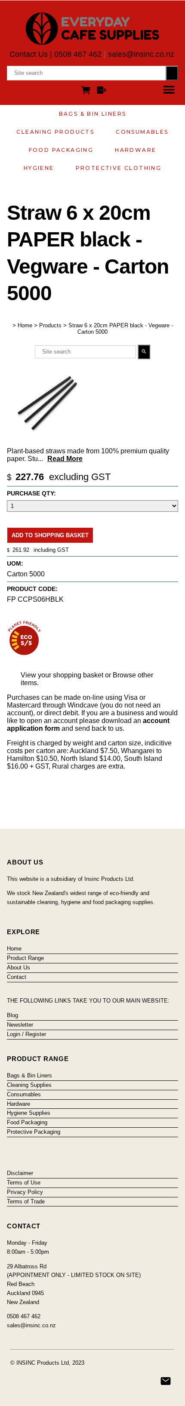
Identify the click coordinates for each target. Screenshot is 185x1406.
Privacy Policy (25, 1192)
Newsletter (20, 1024)
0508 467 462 (78, 54)
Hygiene (39, 168)
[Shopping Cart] (87, 91)
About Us (18, 967)
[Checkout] (101, 91)
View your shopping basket (62, 675)
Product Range (25, 958)
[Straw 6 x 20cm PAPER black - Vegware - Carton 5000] (48, 440)
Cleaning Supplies (29, 1085)
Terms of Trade (26, 1201)
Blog (12, 1015)
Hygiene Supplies (28, 1113)
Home (25, 325)
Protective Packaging (33, 1132)
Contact (16, 977)
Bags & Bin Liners (92, 114)
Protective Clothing (119, 168)
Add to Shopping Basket (50, 535)
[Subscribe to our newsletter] (166, 1381)
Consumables (142, 132)
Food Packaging (61, 150)
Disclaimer (20, 1173)
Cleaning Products (55, 132)
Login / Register (26, 1034)
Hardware (135, 150)
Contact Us (28, 54)
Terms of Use (23, 1182)
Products (50, 325)
